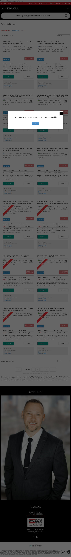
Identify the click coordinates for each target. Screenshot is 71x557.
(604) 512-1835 (7, 85)
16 (46, 369)
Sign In (3, 3)
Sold (22, 30)
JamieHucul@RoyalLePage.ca (35, 516)
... (41, 369)
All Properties (5, 30)
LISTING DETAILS (8, 76)
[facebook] (33, 537)
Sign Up (10, 3)
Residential (15, 30)
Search (66, 15)
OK (35, 123)
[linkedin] (38, 537)
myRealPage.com (35, 546)
